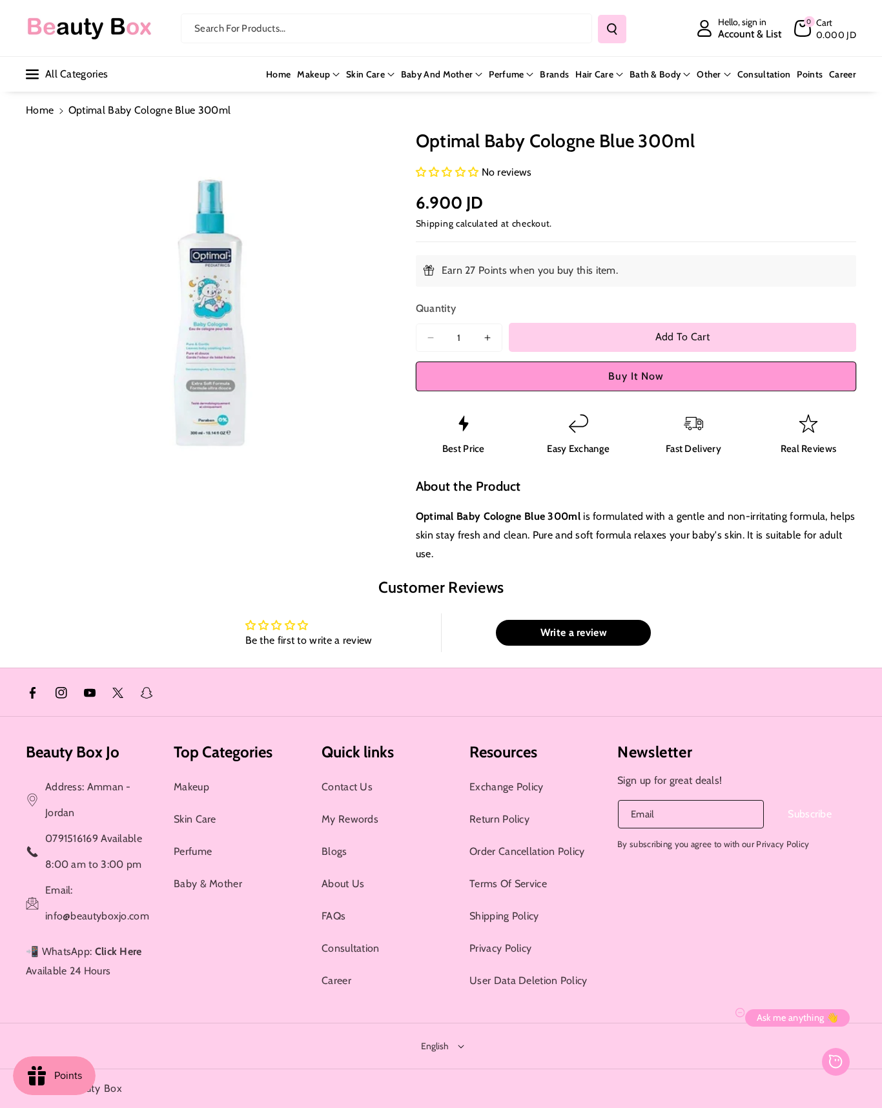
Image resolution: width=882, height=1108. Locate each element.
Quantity (436, 308)
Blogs (334, 851)
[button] (825, 28)
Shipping (435, 223)
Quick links (358, 752)
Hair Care (594, 74)
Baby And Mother (437, 74)
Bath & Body (655, 74)
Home (40, 110)
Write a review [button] (573, 632)
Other (709, 74)
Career (336, 980)
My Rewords (350, 819)
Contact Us (347, 787)
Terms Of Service (508, 883)
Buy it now (636, 376)
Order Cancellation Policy (527, 851)
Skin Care (365, 74)
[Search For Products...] (612, 29)
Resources (503, 752)
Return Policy (499, 819)
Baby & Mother (208, 883)
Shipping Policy (504, 916)
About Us (343, 883)
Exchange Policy (506, 787)
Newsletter (654, 752)
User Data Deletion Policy (528, 980)
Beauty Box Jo (72, 752)
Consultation (351, 948)
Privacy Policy (500, 948)
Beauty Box (95, 1088)
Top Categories (223, 752)
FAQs (333, 916)
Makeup (313, 74)
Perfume (506, 74)
